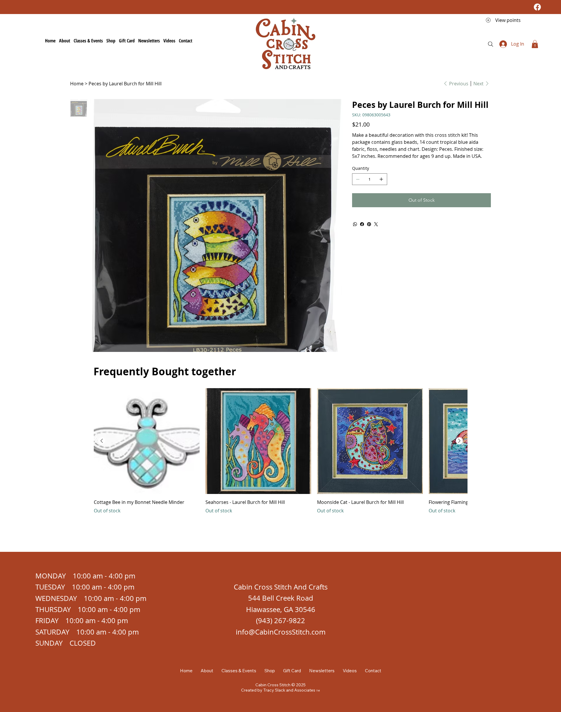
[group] (281, 455)
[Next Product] (459, 440)
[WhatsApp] (355, 224)
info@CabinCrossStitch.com (280, 632)
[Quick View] (147, 441)
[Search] (490, 44)
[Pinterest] (369, 224)
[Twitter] (376, 224)
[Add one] (381, 179)
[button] (534, 44)
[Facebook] (537, 7)
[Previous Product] (101, 440)
